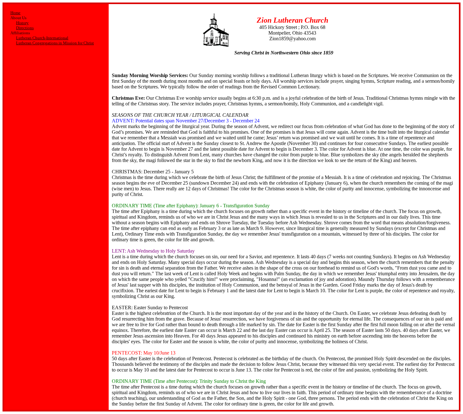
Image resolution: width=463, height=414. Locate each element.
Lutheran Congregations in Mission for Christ (55, 43)
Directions (25, 27)
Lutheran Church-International (42, 38)
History (22, 22)
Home (15, 12)
